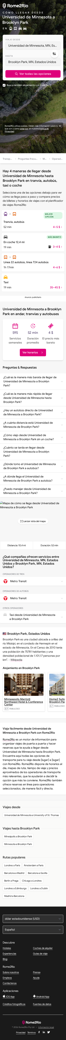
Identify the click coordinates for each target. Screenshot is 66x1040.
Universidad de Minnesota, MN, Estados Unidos (34, 45)
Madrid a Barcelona (14, 896)
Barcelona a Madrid (14, 873)
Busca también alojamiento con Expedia (27, 85)
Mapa (46, 158)
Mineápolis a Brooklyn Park (18, 836)
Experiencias (9, 953)
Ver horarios (30, 352)
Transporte (9, 158)
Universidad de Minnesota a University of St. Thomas (31, 815)
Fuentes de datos (42, 1004)
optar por (24, 128)
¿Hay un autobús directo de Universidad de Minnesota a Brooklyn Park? (28, 412)
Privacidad (20, 1032)
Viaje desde (12, 39)
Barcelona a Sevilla (37, 873)
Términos (31, 1032)
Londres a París (12, 865)
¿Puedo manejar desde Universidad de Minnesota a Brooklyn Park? (27, 491)
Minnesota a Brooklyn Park (18, 844)
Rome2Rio (9, 739)
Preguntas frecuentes (30, 158)
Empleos (7, 977)
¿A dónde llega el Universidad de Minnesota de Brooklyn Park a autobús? (27, 478)
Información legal (46, 1027)
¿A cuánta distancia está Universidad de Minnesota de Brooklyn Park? (28, 425)
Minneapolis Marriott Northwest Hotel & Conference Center (23, 702)
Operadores (59, 158)
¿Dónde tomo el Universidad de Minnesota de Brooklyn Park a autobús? (29, 466)
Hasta (9, 56)
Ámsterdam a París (33, 865)
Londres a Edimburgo (15, 888)
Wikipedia (16, 660)
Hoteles (7, 948)
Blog (5, 959)
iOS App (10, 996)
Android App (42, 996)
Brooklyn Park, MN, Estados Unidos (32, 62)
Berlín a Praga (11, 880)
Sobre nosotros (11, 972)
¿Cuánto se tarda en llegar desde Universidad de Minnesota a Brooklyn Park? (26, 452)
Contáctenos (10, 983)
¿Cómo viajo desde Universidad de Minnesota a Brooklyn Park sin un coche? (28, 437)
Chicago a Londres (32, 880)
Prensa (36, 972)
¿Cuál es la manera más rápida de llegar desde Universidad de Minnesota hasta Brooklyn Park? (27, 398)
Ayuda (36, 977)
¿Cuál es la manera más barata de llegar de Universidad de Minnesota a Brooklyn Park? (30, 381)
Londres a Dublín (39, 888)
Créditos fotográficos (14, 1004)
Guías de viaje (40, 953)
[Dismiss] (60, 126)
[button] (33, 74)
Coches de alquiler (43, 948)
